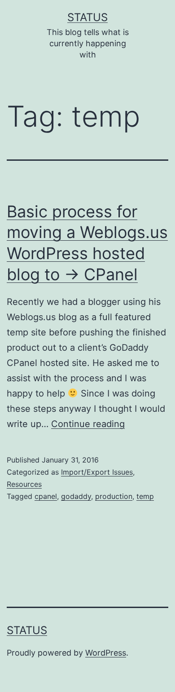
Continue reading (88, 424)
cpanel (46, 496)
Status (87, 17)
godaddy (76, 496)
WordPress (105, 652)
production (113, 496)
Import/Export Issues (97, 471)
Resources (24, 484)
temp (145, 496)
